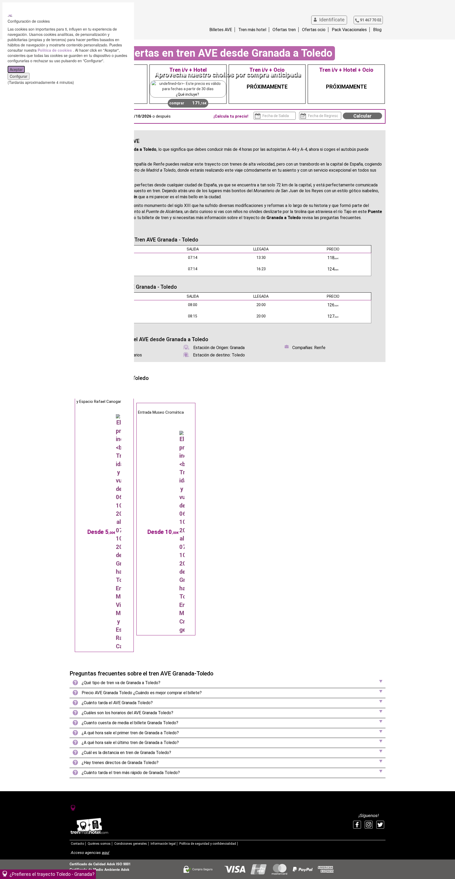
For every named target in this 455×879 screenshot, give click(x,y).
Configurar (18, 76)
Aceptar (16, 69)
